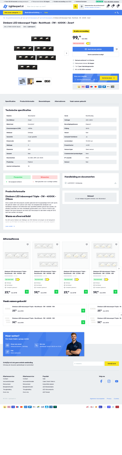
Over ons (6, 392)
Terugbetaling (7, 389)
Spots (24, 18)
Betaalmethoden (8, 387)
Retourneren (7, 384)
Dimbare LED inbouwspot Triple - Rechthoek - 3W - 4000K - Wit (16, 272)
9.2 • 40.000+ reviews (111, 1)
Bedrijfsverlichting (32, 13)
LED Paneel (46, 392)
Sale (46, 13)
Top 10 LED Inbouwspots (45, 18)
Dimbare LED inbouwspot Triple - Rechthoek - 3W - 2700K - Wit (75, 272)
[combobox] (49, 6)
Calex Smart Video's (49, 381)
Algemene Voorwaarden (97, 398)
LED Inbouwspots (32, 18)
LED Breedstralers (48, 387)
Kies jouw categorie (11, 12)
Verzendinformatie (8, 381)
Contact (5, 379)
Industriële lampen (48, 384)
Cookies (116, 398)
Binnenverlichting (16, 18)
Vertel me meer (107, 78)
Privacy (109, 398)
